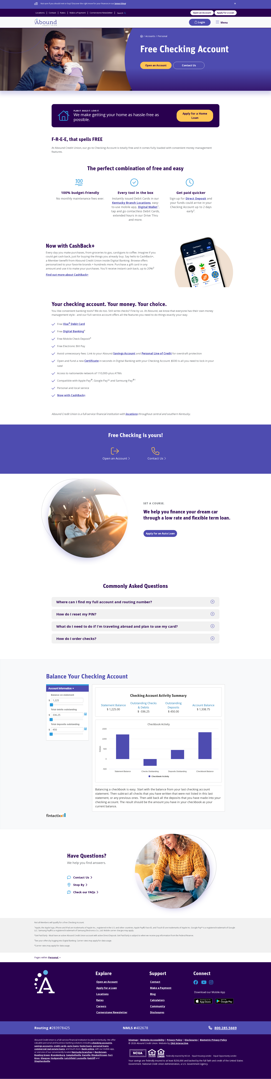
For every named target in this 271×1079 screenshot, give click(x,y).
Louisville (81, 1058)
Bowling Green (42, 1055)
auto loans (73, 1046)
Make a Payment (160, 988)
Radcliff (91, 1058)
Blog (153, 994)
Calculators (157, 1000)
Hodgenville (57, 1058)
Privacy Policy (174, 1039)
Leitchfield (70, 1058)
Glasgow (45, 1058)
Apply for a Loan (225, 12)
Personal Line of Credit (156, 353)
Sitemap (133, 1039)
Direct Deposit (196, 198)
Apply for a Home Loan (195, 116)
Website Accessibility (152, 1039)
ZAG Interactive (179, 1043)
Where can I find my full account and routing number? (104, 601)
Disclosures (157, 1012)
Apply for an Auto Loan (160, 533)
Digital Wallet (147, 207)
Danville (86, 1055)
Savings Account (124, 353)
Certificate (91, 361)
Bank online (88, 1048)
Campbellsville (73, 1055)
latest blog (120, 3)
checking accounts (102, 1042)
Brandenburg (58, 1055)
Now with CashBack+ (70, 246)
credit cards (60, 1046)
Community (157, 1006)
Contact (155, 982)
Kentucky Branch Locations (131, 203)
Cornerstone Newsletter (111, 1012)
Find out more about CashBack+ (67, 275)
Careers (101, 1006)
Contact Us (81, 877)
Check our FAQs (84, 892)
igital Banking (74, 331)
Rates (100, 1000)
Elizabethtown (99, 1055)
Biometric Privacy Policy (213, 1039)
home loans (86, 1046)
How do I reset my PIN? (76, 614)
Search (120, 13)
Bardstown (100, 1052)
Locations (102, 994)
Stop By (78, 885)
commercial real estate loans (49, 1048)
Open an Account (202, 12)
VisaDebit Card (74, 324)
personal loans (101, 1046)
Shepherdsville (42, 1061)
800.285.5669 (225, 1027)
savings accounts (43, 1046)
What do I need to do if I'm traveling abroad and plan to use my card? (117, 626)
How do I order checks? (76, 638)
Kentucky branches (82, 1052)
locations (131, 414)
